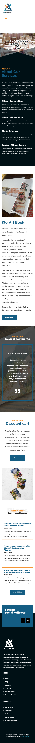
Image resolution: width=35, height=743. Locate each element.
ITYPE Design (25, 736)
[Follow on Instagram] (28, 620)
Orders (7, 714)
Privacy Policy (9, 691)
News (7, 678)
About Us (8, 685)
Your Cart (8, 688)
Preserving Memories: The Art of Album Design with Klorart (17, 571)
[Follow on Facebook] (23, 620)
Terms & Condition (11, 695)
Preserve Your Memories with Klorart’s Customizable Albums (17, 548)
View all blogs (17, 592)
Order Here (9, 317)
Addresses (8, 710)
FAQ (6, 682)
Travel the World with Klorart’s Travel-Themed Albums (17, 524)
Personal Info (9, 717)
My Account (9, 707)
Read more (17, 458)
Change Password (11, 720)
